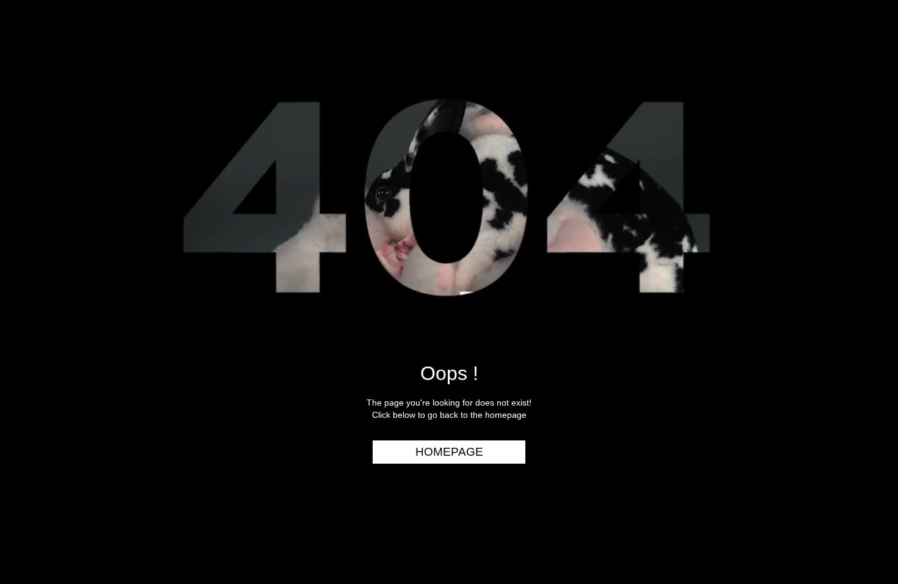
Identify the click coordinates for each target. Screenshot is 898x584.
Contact (857, 225)
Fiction (861, 131)
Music (865, 107)
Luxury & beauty (836, 60)
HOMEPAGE (449, 451)
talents (859, 154)
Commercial (847, 84)
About (863, 201)
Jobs (867, 178)
